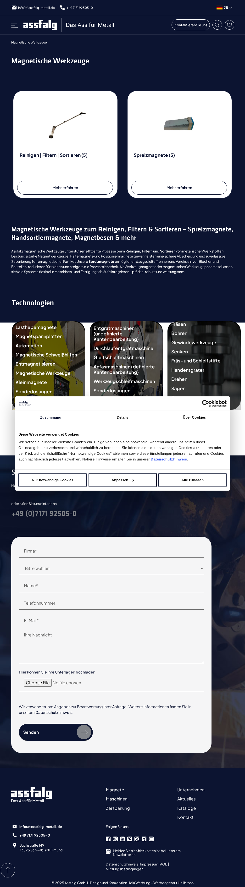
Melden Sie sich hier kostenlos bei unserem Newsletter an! (147, 853)
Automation (29, 345)
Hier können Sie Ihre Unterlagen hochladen (57, 671)
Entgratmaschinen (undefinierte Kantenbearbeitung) (116, 333)
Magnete (115, 789)
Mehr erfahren (65, 187)
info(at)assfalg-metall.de (36, 8)
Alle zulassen (192, 480)
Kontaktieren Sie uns (190, 25)
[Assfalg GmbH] (69, 24)
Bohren (179, 333)
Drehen (179, 379)
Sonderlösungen (34, 391)
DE (226, 7)
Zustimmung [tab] (50, 417)
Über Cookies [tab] (194, 417)
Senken (179, 351)
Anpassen (119, 480)
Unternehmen (191, 789)
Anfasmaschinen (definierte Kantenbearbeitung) (124, 369)
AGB (164, 864)
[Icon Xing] (144, 839)
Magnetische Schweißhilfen (46, 354)
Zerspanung (118, 808)
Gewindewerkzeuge (193, 342)
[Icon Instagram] (115, 839)
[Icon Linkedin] (122, 839)
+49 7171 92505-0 (80, 8)
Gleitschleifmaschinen (119, 357)
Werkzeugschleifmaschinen (124, 381)
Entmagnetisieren (35, 364)
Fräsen (178, 324)
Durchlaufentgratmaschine (123, 348)
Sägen (178, 388)
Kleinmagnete (31, 382)
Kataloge (186, 808)
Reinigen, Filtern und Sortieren (150, 251)
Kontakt (185, 817)
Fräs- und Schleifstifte (196, 360)
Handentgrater (187, 370)
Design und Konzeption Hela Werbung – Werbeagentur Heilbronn (142, 883)
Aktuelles (186, 798)
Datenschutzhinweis (169, 459)
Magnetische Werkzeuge (43, 373)
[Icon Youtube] (151, 839)
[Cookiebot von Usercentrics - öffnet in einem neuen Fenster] (206, 403)
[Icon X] (136, 839)
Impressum (149, 864)
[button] (217, 25)
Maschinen (117, 798)
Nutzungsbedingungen (124, 869)
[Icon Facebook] (108, 839)
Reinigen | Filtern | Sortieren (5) (54, 155)
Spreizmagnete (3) (154, 155)
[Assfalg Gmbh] (36, 794)
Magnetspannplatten (39, 336)
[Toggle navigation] (16, 24)
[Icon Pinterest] (129, 839)
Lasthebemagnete (36, 327)
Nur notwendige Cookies (52, 480)
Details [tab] (122, 417)
